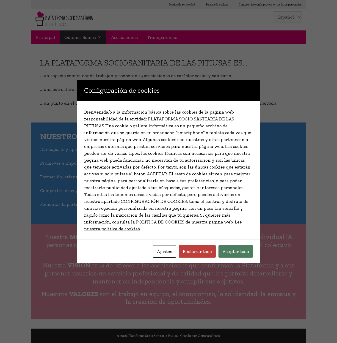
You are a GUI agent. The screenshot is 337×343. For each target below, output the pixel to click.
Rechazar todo (197, 251)
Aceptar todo (235, 251)
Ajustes (164, 251)
